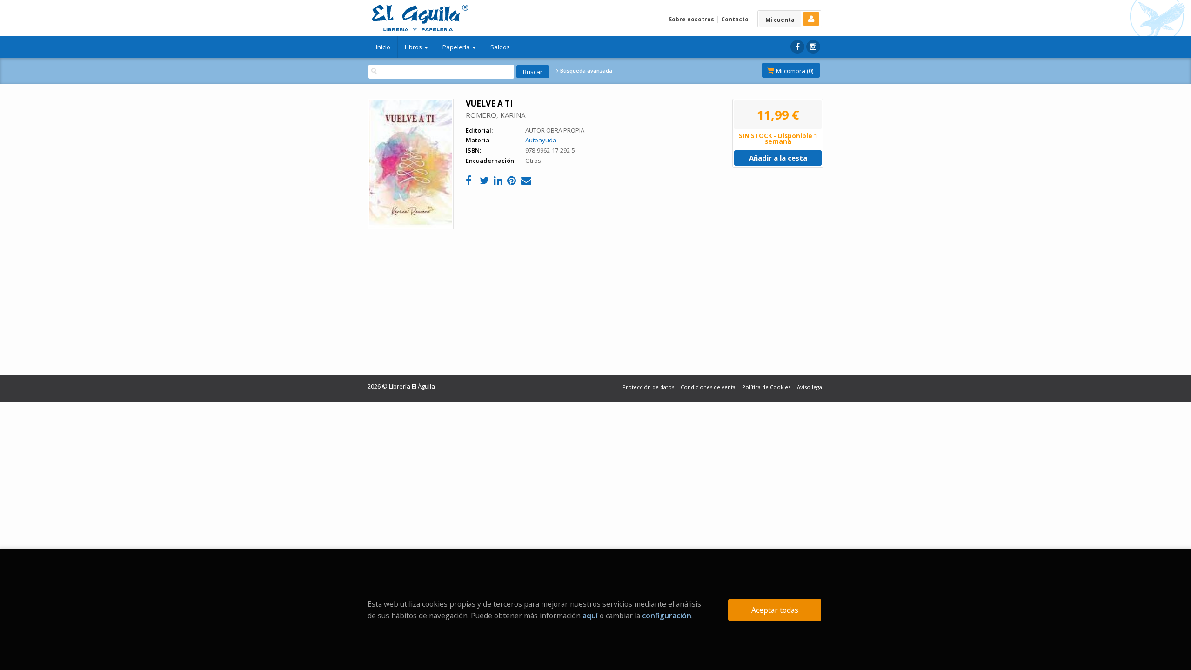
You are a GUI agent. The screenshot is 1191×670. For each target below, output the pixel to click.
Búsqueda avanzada (585, 71)
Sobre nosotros (691, 19)
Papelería (456, 47)
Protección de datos (648, 386)
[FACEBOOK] (797, 47)
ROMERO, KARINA (495, 115)
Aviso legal (810, 386)
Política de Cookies (766, 386)
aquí (590, 615)
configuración (666, 615)
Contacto (735, 19)
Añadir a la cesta (778, 157)
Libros (414, 47)
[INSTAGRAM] (813, 47)
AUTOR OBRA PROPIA (554, 130)
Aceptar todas (774, 610)
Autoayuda (540, 140)
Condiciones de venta (708, 386)
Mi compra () (794, 71)
